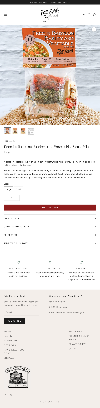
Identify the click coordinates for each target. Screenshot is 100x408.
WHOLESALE (75, 331)
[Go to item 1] (7, 130)
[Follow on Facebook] (5, 395)
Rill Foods (9, 141)
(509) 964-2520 (57, 301)
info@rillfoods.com (58, 307)
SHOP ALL (9, 358)
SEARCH (73, 348)
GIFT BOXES (10, 345)
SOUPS (7, 331)
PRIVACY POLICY (77, 344)
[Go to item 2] (15, 130)
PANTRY (8, 336)
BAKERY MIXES (11, 340)
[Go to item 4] (30, 131)
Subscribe (14, 321)
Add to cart (50, 207)
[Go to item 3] (23, 130)
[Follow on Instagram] (11, 395)
